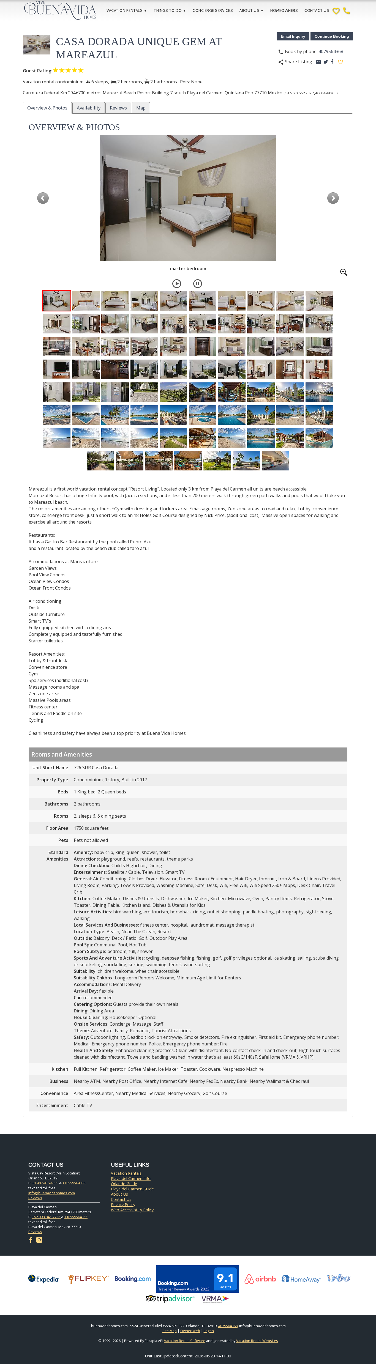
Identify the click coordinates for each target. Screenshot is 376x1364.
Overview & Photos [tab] (47, 108)
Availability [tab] (88, 108)
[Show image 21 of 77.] (56, 346)
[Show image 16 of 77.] (202, 323)
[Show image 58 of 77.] (261, 415)
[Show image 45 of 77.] (173, 392)
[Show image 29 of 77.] (290, 346)
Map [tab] (141, 108)
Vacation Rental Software (184, 1340)
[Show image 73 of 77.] (158, 460)
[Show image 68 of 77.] (261, 437)
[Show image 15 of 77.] (173, 323)
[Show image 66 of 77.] (202, 437)
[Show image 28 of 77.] (261, 346)
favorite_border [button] (340, 62)
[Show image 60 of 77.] (319, 415)
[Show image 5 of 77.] (173, 300)
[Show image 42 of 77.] (85, 392)
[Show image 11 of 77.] (56, 323)
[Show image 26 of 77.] (202, 346)
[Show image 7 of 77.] (231, 300)
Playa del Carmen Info (131, 1178)
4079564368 (330, 51)
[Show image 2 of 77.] (85, 300)
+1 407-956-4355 (45, 1183)
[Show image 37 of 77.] (231, 369)
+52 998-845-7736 (46, 1216)
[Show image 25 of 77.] (173, 346)
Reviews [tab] (118, 108)
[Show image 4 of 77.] (144, 300)
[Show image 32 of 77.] (85, 369)
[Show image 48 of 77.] (261, 392)
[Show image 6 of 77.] (202, 300)
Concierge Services (213, 10)
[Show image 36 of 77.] (202, 369)
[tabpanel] (188, 616)
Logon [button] (209, 1330)
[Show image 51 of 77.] (56, 415)
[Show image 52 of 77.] (85, 415)
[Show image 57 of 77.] (231, 415)
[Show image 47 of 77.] (231, 392)
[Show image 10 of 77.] (319, 300)
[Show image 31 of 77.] (56, 369)
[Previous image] (43, 198)
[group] (188, 205)
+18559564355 (74, 1183)
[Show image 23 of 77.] (115, 346)
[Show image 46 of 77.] (202, 392)
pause (197, 283)
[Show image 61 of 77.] (56, 437)
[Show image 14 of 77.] (144, 323)
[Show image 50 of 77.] (319, 392)
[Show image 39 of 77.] (290, 369)
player (176, 283)
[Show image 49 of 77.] (290, 392)
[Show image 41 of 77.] (56, 392)
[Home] (64, 10)
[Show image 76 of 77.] (246, 460)
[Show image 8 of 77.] (261, 300)
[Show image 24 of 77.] (144, 346)
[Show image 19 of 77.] (290, 323)
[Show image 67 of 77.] (231, 437)
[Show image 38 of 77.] (261, 369)
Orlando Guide (124, 1183)
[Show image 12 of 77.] (85, 323)
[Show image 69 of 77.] (290, 437)
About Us (251, 10)
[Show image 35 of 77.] (173, 369)
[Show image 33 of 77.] (115, 369)
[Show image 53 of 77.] (115, 415)
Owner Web (190, 1330)
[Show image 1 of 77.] (56, 300)
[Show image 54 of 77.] (144, 415)
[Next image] (333, 198)
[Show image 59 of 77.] (290, 415)
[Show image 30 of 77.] (319, 346)
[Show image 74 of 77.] (188, 460)
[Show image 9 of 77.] (290, 300)
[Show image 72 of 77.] (129, 460)
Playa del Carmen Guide (132, 1189)
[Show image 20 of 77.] (319, 323)
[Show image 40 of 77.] (319, 369)
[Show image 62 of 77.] (85, 437)
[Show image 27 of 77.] (231, 346)
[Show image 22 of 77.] (85, 346)
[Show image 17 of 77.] (231, 323)
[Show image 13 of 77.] (115, 323)
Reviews (35, 1197)
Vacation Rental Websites (257, 1340)
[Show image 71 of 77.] (100, 460)
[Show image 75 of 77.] (217, 460)
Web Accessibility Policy (132, 1209)
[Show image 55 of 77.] (173, 415)
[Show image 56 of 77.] (202, 415)
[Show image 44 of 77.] (144, 392)
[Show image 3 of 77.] (115, 300)
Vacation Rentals (127, 10)
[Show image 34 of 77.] (144, 369)
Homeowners (284, 10)
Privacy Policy (123, 1204)
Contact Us (316, 10)
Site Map (169, 1330)
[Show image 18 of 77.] (261, 323)
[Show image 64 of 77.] (144, 437)
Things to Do (170, 10)
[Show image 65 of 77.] (173, 437)
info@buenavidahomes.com (51, 1192)
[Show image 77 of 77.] (275, 460)
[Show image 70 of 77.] (319, 437)
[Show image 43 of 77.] (115, 392)
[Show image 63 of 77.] (115, 437)
